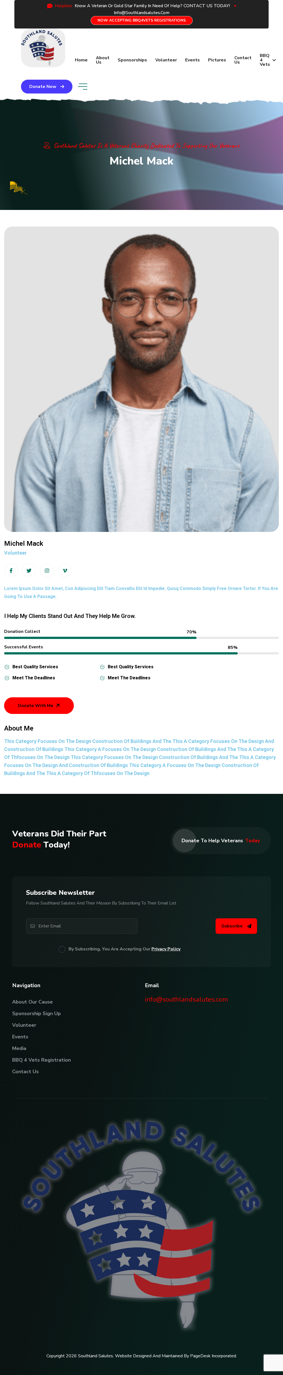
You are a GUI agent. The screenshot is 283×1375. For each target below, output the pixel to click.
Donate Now (42, 87)
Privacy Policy (165, 949)
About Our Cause (32, 1002)
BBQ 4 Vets (265, 60)
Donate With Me (35, 706)
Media (19, 1048)
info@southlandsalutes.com (186, 999)
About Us (102, 60)
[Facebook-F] (11, 571)
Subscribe (232, 926)
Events (192, 60)
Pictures (217, 60)
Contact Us (242, 60)
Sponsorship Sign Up (36, 1013)
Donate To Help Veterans (221, 840)
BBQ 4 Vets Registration (41, 1060)
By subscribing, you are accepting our (124, 949)
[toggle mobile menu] (82, 87)
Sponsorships (132, 60)
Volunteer (166, 60)
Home (81, 60)
